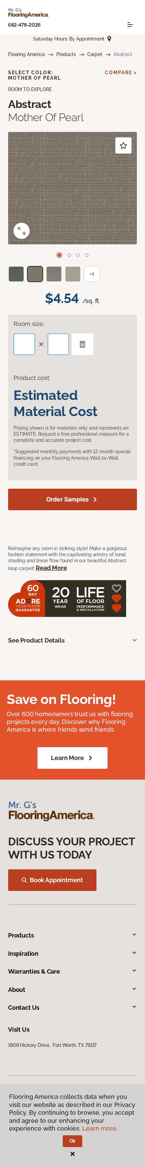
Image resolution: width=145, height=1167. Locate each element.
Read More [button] (51, 567)
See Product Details (36, 640)
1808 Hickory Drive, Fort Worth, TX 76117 (52, 1045)
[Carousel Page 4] (86, 255)
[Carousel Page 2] (69, 255)
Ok (72, 1141)
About (16, 989)
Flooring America (26, 54)
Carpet (94, 54)
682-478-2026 (24, 25)
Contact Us (23, 1007)
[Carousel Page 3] (78, 255)
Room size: (28, 323)
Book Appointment (56, 880)
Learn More (67, 757)
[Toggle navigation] (130, 24)
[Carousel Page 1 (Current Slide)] (59, 255)
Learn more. (100, 1128)
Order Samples (67, 499)
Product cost (31, 377)
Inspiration (23, 953)
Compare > (121, 72)
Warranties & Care (34, 971)
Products (66, 54)
